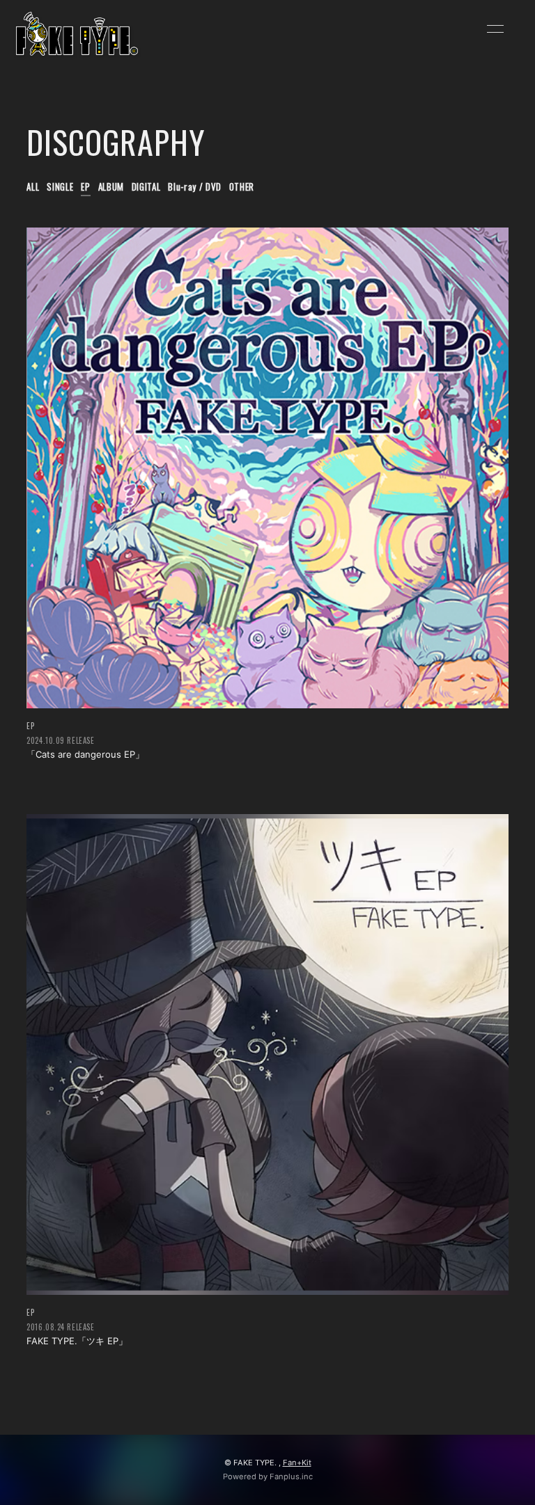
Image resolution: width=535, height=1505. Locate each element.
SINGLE (60, 186)
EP (85, 186)
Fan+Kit (297, 1462)
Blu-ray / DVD (194, 186)
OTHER (241, 186)
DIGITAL (146, 186)
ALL (32, 186)
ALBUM (111, 186)
